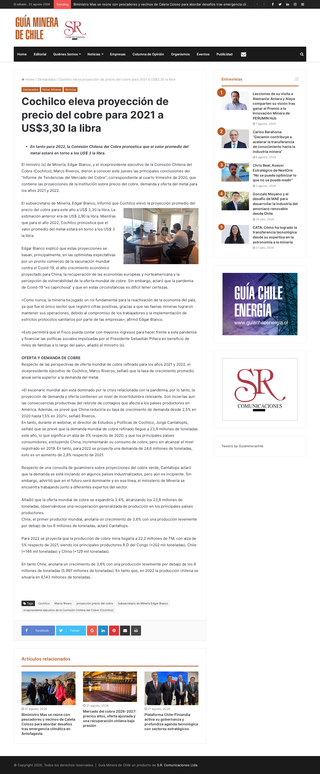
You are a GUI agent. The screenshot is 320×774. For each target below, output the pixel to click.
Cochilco (44, 603)
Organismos (180, 54)
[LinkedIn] (287, 4)
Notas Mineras (51, 89)
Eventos (203, 54)
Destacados (47, 79)
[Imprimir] (136, 631)
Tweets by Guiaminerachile (243, 446)
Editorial (40, 54)
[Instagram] (295, 4)
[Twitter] (280, 4)
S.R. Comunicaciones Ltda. (177, 765)
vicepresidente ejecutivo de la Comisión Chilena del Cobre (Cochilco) (68, 610)
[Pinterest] (114, 631)
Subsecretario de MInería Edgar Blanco (143, 603)
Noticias (94, 54)
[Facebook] (272, 4)
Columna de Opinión (148, 54)
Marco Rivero (63, 603)
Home (22, 54)
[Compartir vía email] (125, 631)
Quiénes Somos (65, 54)
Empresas (118, 54)
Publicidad (224, 54)
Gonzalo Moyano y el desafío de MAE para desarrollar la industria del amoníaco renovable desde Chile (275, 204)
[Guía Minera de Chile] (50, 28)
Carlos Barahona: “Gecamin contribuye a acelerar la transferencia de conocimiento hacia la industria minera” (274, 141)
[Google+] (92, 631)
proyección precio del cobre (94, 603)
